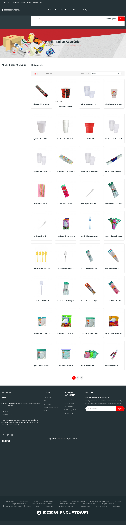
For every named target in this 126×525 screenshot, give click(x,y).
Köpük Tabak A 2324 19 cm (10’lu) (42, 366)
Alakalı (106, 74)
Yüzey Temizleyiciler (78, 501)
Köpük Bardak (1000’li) (41, 139)
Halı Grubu (118, 501)
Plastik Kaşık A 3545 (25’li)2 (66, 301)
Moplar (36, 501)
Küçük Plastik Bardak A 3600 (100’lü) (114, 171)
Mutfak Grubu (68, 406)
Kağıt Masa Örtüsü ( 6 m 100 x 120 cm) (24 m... (114, 366)
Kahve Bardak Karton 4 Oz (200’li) (42, 104)
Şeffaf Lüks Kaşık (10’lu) (65, 268)
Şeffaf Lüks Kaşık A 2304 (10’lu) (90, 268)
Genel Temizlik (69, 403)
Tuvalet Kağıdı (49, 506)
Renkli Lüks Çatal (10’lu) (89, 236)
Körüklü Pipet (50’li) (40, 204)
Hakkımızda (47, 397)
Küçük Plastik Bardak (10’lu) (114, 139)
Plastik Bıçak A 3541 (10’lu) (90, 301)
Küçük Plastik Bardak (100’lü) (90, 171)
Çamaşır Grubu (69, 413)
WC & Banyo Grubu (70, 410)
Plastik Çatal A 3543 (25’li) (66, 236)
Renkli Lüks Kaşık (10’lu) (41, 268)
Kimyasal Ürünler (69, 400)
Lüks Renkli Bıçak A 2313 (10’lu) (114, 301)
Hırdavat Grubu (48, 501)
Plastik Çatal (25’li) (39, 236)
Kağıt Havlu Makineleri (19, 503)
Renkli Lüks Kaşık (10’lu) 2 (114, 236)
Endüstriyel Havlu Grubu (66, 506)
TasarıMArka (61, 439)
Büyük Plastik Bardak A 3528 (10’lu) (66, 171)
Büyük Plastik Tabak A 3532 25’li (114, 333)
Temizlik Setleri (9, 501)
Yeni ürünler (47, 404)
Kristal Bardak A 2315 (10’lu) (114, 104)
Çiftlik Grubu (116, 506)
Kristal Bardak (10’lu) (88, 104)
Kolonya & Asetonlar (107, 503)
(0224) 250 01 (7, 414)
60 (14, 414)
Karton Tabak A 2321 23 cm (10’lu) (66, 366)
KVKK (45, 401)
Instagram (8, 2)
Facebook (1, 2)
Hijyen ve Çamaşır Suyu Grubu (99, 501)
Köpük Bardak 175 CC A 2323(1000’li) (66, 139)
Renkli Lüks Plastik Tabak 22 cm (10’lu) (90, 366)
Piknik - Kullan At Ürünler (13, 65)
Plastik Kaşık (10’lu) (112, 268)
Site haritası (47, 411)
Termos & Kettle (85, 506)
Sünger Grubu (24, 501)
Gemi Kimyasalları (101, 506)
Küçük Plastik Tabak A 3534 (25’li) (66, 333)
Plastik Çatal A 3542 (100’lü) (114, 204)
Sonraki (82, 378)
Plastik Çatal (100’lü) (88, 204)
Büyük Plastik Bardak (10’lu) (42, 171)
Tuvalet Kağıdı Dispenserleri (67, 503)
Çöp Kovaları (63, 501)
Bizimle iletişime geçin (51, 407)
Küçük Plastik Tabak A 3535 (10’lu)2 (42, 333)
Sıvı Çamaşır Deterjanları (14, 506)
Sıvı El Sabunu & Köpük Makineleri (42, 503)
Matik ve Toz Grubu (33, 506)
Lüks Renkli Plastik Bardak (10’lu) (90, 139)
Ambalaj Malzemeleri (88, 503)
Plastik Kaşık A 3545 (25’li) (42, 301)
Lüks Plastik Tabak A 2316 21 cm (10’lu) (90, 333)
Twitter (5, 2)
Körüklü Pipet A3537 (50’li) (66, 204)
